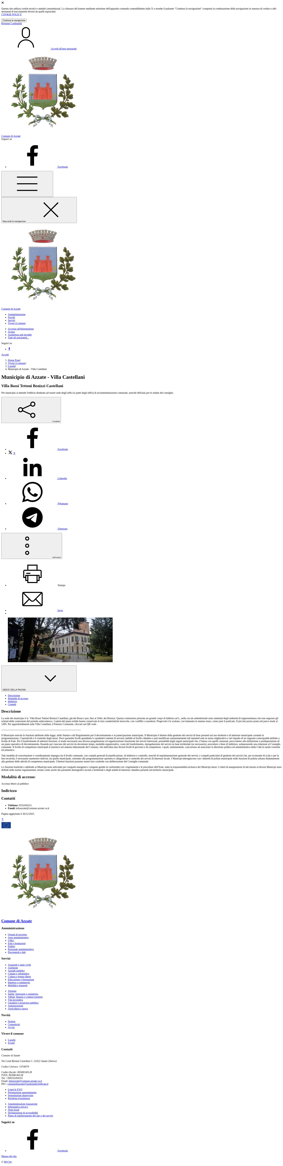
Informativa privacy (18, 1106)
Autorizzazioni (15, 1005)
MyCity (8, 1161)
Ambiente (13, 967)
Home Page (14, 360)
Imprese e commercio (19, 982)
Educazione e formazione (21, 979)
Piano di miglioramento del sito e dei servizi (30, 1115)
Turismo (12, 991)
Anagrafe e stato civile (19, 964)
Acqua (11, 331)
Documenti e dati (17, 952)
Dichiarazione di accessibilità (23, 1112)
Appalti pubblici (16, 970)
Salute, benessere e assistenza (23, 994)
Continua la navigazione (14, 20)
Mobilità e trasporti (17, 985)
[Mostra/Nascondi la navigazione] (27, 184)
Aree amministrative (18, 937)
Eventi (11, 1042)
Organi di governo (17, 934)
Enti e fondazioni (17, 943)
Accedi (5, 354)
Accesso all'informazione (21, 328)
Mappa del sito (9, 1156)
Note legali (13, 1109)
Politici (11, 946)
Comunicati (14, 1024)
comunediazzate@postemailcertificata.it (28, 1084)
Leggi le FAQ (15, 1089)
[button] (17, 314)
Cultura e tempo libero (19, 976)
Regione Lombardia (11, 23)
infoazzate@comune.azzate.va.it (25, 1081)
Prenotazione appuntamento (22, 1092)
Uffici (11, 940)
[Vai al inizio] (2, 819)
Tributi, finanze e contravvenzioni (25, 997)
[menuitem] (38, 449)
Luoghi (11, 366)
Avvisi (11, 1027)
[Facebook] (9, 349)
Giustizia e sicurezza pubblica (23, 1002)
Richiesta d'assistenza (19, 1098)
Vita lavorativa (15, 999)
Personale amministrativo (21, 949)
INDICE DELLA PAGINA (14, 690)
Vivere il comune (17, 363)
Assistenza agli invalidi (20, 334)
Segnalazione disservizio (20, 1095)
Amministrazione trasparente (22, 1104)
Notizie (11, 1021)
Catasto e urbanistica (18, 973)
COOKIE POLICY (11, 14)
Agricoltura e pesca (18, 1008)
